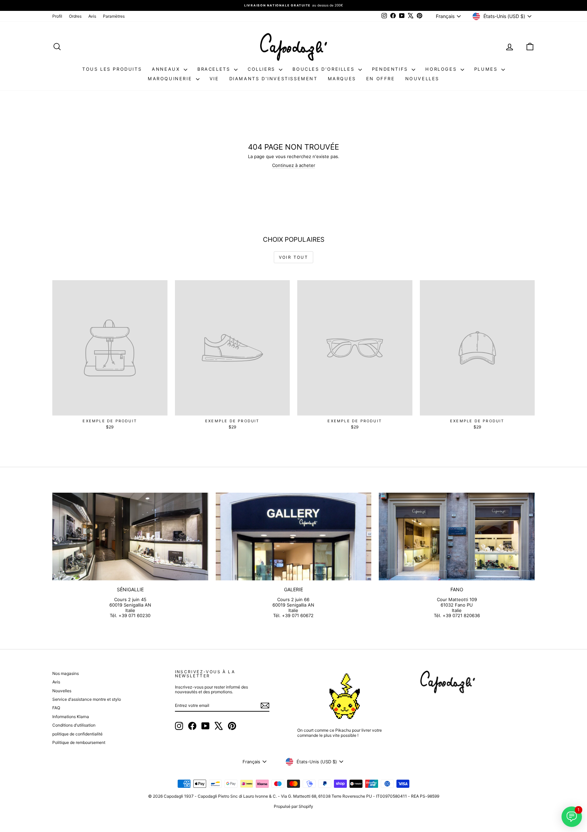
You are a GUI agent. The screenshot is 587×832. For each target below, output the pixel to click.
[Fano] (457, 536)
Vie (214, 78)
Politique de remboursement (78, 742)
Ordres (75, 16)
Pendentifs (391, 69)
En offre (380, 78)
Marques (342, 78)
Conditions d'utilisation (73, 725)
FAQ (56, 707)
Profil (57, 16)
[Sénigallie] (130, 536)
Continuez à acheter (293, 165)
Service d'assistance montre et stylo (86, 699)
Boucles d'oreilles (324, 69)
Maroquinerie (171, 78)
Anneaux (167, 69)
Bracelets (214, 69)
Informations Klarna (70, 716)
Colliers (262, 69)
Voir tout (293, 257)
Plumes (487, 69)
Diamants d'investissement (273, 78)
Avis (92, 16)
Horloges (442, 69)
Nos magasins (65, 673)
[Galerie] (294, 536)
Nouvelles (422, 78)
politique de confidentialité (77, 733)
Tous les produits (112, 69)
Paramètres (114, 16)
